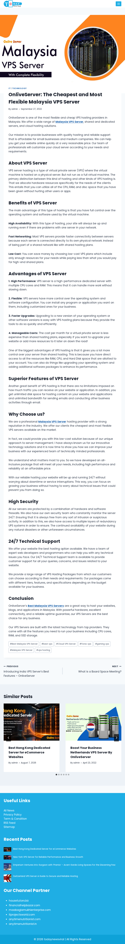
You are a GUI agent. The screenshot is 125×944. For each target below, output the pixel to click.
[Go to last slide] (8, 737)
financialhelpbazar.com (24, 905)
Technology (19, 88)
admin (14, 109)
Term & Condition (15, 819)
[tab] (56, 774)
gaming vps (102, 643)
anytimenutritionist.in (23, 924)
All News (9, 810)
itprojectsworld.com (22, 914)
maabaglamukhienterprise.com (30, 910)
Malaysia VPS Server (69, 122)
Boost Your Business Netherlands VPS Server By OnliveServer (91, 752)
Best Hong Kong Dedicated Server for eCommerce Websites (29, 752)
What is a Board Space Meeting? (99, 669)
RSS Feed (9, 823)
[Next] (116, 737)
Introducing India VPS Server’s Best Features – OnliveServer (26, 671)
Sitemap (9, 827)
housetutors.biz (19, 900)
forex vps (85, 643)
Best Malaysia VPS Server (24, 643)
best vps (46, 643)
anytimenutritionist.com (25, 919)
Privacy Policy (13, 814)
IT (10, 88)
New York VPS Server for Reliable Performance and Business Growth (48, 857)
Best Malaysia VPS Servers (46, 606)
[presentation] (31, 722)
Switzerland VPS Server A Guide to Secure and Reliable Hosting (45, 876)
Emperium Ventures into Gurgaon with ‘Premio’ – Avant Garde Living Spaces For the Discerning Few (64, 864)
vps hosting (43, 650)
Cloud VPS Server (66, 643)
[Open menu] (118, 3)
